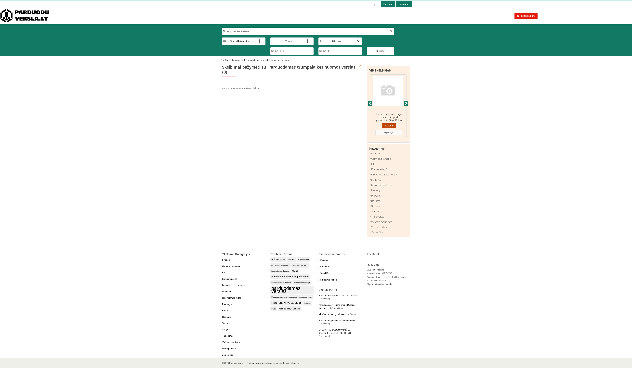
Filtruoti (380, 51)
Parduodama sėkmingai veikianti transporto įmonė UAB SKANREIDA (389, 117)
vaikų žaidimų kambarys (289, 309)
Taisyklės (324, 273)
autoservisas (278, 259)
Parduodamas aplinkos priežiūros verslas (338, 295)
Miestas (336, 41)
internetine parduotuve (280, 271)
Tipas (288, 41)
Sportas (375, 206)
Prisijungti (388, 4)
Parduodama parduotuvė (281, 282)
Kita (373, 164)
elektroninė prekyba (300, 265)
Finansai (375, 153)
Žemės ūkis (377, 232)
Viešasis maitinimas (381, 222)
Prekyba (375, 195)
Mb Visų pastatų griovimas (331, 314)
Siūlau (273, 309)
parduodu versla (305, 297)
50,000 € (388, 125)
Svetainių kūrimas (291, 363)
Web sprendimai (379, 227)
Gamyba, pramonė (381, 159)
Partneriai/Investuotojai (286, 302)
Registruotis (404, 4)
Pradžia (224, 60)
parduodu (293, 297)
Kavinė (295, 271)
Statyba (375, 211)
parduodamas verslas (286, 290)
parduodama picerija (302, 282)
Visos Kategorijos (240, 41)
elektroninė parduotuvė (280, 265)
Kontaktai (324, 266)
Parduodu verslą (254, 363)
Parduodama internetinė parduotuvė (290, 276)
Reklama (375, 201)
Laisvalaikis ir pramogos (384, 174)
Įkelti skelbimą (528, 16)
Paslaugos (377, 190)
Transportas (377, 216)
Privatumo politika (328, 280)
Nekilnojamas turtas (381, 185)
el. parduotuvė (303, 259)
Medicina (376, 180)
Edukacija (291, 259)
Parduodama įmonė (279, 297)
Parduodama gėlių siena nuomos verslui (337, 320)
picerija (307, 303)
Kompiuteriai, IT (379, 169)
